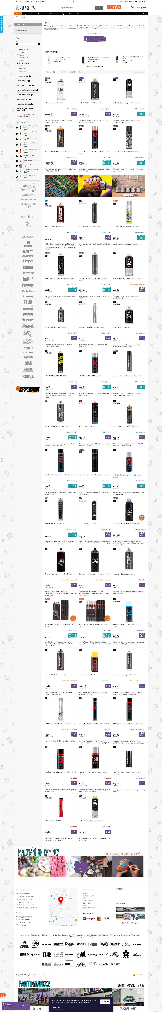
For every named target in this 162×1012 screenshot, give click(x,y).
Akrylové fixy (86, 935)
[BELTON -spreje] (92, 944)
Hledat (98, 8)
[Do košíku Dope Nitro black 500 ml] (141, 162)
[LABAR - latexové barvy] (92, 964)
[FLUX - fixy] (47, 954)
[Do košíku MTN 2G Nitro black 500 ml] (141, 114)
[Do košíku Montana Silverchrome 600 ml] (107, 289)
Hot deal (22, 52)
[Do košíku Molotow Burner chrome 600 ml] (107, 162)
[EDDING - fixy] (92, 954)
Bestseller (23, 58)
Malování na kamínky (76, 937)
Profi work (23, 66)
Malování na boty (88, 937)
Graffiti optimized (22, 30)
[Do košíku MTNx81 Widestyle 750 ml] (72, 534)
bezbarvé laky (52, 28)
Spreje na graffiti (25, 935)
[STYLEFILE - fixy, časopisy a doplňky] (103, 964)
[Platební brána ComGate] (96, 919)
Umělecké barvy (115, 935)
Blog (84, 905)
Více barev (23, 68)
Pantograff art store (25, 922)
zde (89, 1002)
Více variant (23, 71)
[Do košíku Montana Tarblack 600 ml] (141, 387)
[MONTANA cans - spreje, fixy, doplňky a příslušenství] (58, 944)
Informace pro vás (140, 1)
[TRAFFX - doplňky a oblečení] (115, 964)
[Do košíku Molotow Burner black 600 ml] (107, 486)
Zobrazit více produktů (94, 66)
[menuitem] (18, 13)
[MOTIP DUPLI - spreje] (81, 944)
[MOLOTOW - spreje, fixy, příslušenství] (47, 944)
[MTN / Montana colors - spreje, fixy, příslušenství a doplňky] (24, 944)
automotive (72, 28)
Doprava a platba (88, 900)
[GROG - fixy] (24, 954)
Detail (74, 114)
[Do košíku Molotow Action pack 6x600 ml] (107, 635)
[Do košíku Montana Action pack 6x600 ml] (72, 635)
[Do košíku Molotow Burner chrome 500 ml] (107, 387)
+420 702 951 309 (24, 919)
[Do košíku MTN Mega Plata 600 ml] (72, 289)
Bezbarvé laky (57, 935)
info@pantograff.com (25, 917)
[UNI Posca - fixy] (58, 954)
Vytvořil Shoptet (141, 975)
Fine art (22, 60)
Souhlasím (105, 1002)
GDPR (84, 898)
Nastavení (56, 1007)
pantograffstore (23, 925)
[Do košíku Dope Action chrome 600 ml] (141, 237)
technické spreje (132, 26)
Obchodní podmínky (89, 896)
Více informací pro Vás (89, 908)
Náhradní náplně (96, 935)
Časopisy (138, 935)
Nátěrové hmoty (125, 935)
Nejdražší (72, 72)
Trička (133, 935)
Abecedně (81, 72)
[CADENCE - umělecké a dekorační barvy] (81, 964)
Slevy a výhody (87, 903)
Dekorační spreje (67, 935)
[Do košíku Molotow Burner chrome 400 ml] (141, 486)
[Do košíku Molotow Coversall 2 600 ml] (72, 486)
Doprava (129, 1)
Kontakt (85, 893)
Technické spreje (36, 935)
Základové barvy (47, 935)
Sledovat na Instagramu (132, 923)
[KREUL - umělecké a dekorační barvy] (69, 964)
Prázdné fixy (105, 935)
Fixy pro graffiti (77, 935)
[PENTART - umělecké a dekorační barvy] (47, 964)
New (21, 55)
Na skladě (23, 49)
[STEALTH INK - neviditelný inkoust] (115, 954)
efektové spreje (122, 26)
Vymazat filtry (27, 114)
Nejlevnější (62, 72)
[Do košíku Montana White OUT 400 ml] (72, 437)
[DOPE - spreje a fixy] (69, 944)
